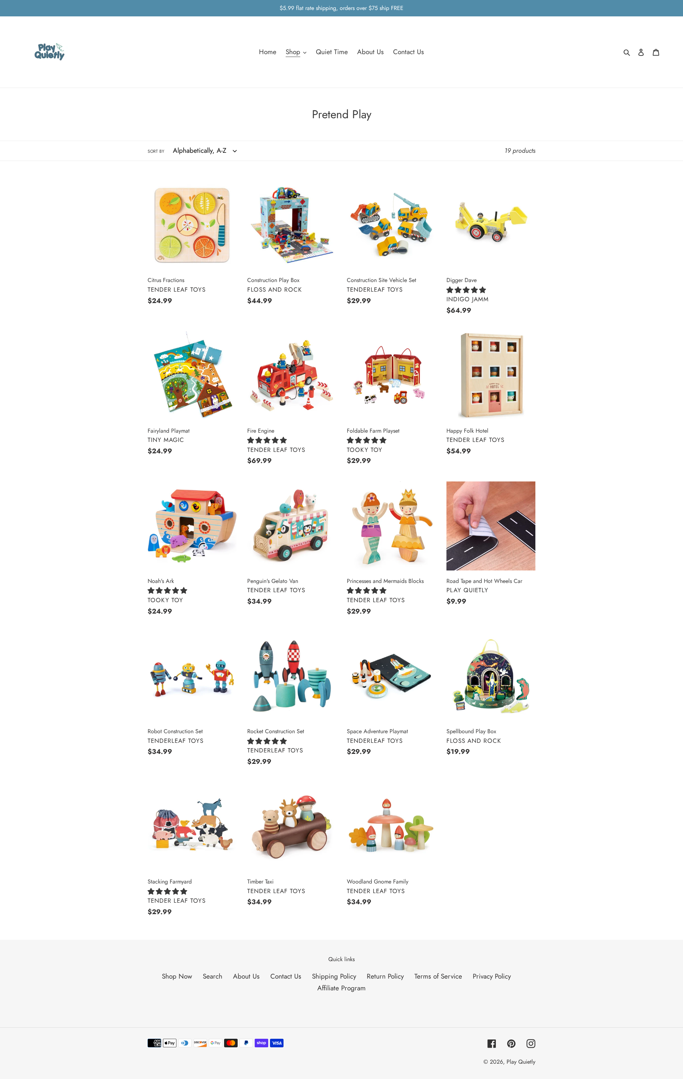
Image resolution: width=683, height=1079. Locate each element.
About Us (246, 976)
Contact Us (285, 976)
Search (212, 976)
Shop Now (177, 976)
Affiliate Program (341, 988)
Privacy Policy (492, 976)
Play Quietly (521, 1062)
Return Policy (385, 976)
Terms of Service (438, 976)
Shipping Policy (334, 976)
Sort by (156, 151)
